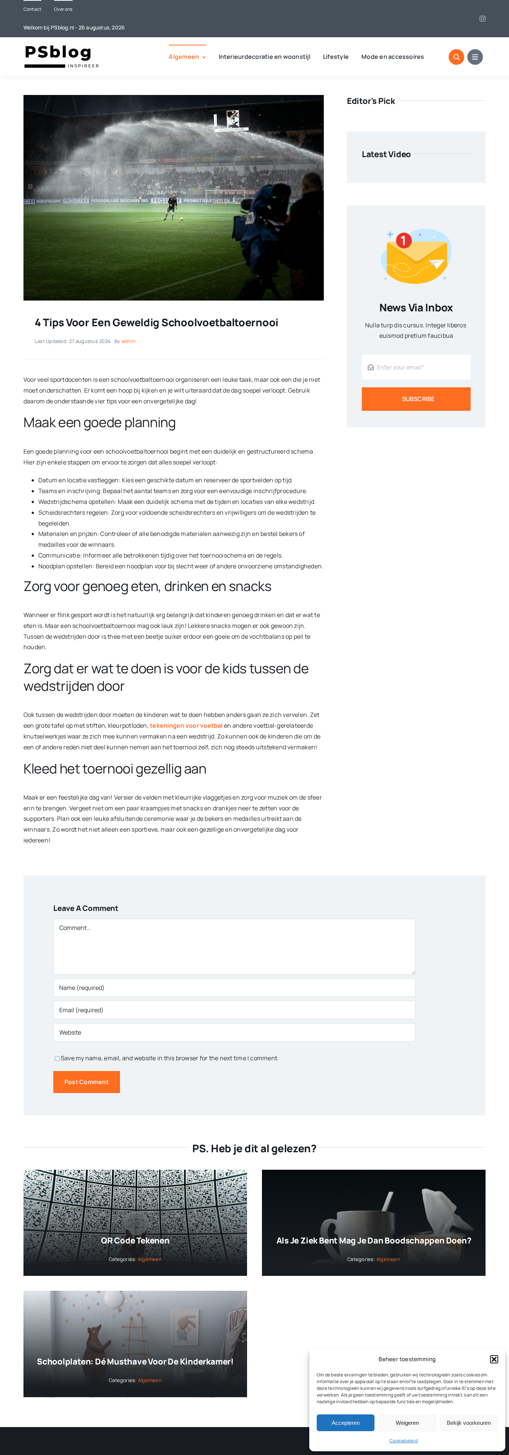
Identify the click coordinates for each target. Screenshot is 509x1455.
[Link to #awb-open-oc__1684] (475, 57)
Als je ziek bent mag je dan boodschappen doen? (373, 1240)
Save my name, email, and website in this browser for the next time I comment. (170, 1058)
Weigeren (407, 1423)
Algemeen (150, 1259)
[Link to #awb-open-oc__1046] (456, 57)
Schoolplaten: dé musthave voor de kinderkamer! (135, 1361)
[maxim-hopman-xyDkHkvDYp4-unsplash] (173, 98)
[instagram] (483, 19)
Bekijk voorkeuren (469, 1423)
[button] (494, 1359)
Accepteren (346, 1423)
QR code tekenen (135, 1240)
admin (128, 341)
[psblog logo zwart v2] (62, 48)
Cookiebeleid (403, 1440)
